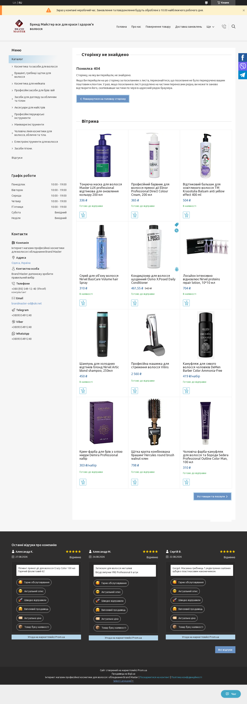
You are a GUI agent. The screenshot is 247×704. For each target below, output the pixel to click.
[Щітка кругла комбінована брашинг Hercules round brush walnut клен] (154, 423)
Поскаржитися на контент (155, 677)
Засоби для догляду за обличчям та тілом (35, 98)
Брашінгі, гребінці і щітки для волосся (32, 75)
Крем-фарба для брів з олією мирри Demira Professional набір (101, 455)
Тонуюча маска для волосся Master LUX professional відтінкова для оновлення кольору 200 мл (101, 189)
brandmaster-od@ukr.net (27, 303)
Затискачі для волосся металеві (114, 568)
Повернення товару (158, 26)
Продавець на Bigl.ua (123, 673)
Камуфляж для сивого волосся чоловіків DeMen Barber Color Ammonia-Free (202, 367)
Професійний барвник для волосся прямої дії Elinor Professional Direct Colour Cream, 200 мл (150, 189)
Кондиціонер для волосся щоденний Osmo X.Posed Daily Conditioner (153, 279)
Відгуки (17, 157)
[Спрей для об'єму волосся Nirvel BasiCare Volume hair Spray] (102, 247)
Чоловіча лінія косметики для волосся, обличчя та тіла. (33, 133)
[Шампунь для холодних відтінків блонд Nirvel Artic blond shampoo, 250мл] (102, 335)
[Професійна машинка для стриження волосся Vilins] (154, 335)
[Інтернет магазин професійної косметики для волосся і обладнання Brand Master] (19, 26)
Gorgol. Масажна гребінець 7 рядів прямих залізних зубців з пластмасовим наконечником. (202, 570)
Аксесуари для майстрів (29, 107)
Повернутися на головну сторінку (104, 98)
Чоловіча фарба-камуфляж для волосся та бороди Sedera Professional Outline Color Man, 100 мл (205, 457)
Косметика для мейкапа (29, 83)
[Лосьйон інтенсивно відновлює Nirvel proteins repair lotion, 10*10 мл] (206, 247)
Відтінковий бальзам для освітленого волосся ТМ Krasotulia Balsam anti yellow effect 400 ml (203, 189)
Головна (122, 26)
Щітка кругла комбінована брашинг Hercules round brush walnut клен (152, 455)
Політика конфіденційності (186, 677)
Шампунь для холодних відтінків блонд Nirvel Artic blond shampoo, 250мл (99, 367)
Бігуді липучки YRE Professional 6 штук (117, 572)
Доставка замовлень (188, 26)
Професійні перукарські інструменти (29, 116)
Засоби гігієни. (23, 148)
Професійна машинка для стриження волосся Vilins (150, 365)
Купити (83, 215)
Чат (233, 693)
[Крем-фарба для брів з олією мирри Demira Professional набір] (102, 423)
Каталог (17, 59)
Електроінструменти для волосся (36, 141)
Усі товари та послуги (211, 496)
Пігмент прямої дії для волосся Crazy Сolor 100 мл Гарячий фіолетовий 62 (46, 570)
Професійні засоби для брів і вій (34, 90)
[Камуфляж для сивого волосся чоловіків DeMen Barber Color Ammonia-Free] (206, 335)
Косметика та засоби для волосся (36, 66)
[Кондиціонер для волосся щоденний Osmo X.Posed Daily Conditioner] (154, 247)
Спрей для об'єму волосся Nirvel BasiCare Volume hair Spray (99, 279)
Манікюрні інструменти (29, 124)
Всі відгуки (225, 649)
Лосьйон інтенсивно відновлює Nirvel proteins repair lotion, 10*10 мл (201, 279)
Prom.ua (142, 670)
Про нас (136, 26)
